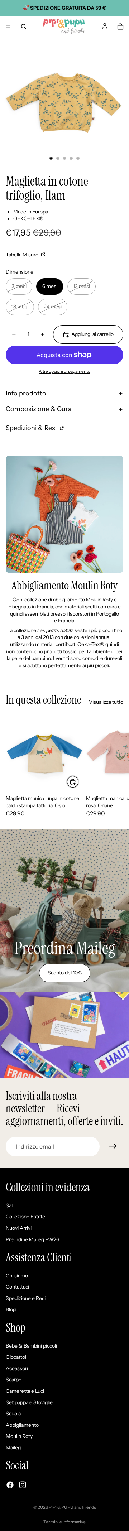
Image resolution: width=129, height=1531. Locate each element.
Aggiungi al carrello (92, 334)
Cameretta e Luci (25, 1391)
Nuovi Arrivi (19, 1228)
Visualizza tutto (106, 702)
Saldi (11, 1205)
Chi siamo (17, 1275)
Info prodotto (26, 393)
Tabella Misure (22, 254)
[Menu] (8, 26)
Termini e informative (64, 1522)
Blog (11, 1309)
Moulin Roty (19, 1436)
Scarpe (14, 1380)
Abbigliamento (22, 1425)
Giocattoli (16, 1357)
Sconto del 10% (65, 972)
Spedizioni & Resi (32, 428)
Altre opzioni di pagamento (64, 371)
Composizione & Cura (39, 409)
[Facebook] (10, 1485)
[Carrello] (120, 26)
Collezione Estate (25, 1217)
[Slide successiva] (115, 766)
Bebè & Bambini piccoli (31, 1346)
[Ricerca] (24, 26)
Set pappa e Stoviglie (29, 1402)
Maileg (13, 1447)
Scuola (13, 1414)
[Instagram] (22, 1485)
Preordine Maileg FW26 (32, 1239)
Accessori (17, 1368)
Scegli (78, 781)
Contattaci (17, 1287)
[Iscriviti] (112, 1146)
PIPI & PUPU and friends (72, 1507)
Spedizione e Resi (26, 1298)
